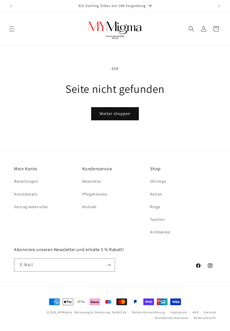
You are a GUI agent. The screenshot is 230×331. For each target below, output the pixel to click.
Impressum (179, 312)
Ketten (156, 194)
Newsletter (92, 181)
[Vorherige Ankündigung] (11, 6)
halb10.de (119, 312)
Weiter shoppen (115, 113)
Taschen (157, 219)
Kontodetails (26, 194)
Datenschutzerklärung (148, 312)
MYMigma (65, 312)
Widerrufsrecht (205, 318)
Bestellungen (26, 181)
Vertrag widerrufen (31, 206)
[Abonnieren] (108, 265)
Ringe (155, 206)
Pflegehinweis (94, 194)
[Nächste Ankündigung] (219, 6)
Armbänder (160, 232)
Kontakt (89, 206)
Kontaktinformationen (171, 318)
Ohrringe (158, 181)
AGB (195, 312)
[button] (12, 29)
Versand (210, 312)
